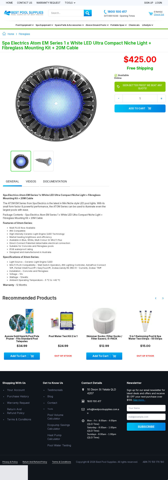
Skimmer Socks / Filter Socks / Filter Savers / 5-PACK (63, 337)
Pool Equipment (23, 25)
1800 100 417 (117, 11)
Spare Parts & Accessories (68, 25)
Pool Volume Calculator (55, 416)
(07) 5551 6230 (111, 16)
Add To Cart (137, 108)
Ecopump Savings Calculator (58, 426)
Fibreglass (24, 34)
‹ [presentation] (155, 298)
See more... (139, 399)
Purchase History (18, 396)
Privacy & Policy (10, 462)
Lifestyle (146, 25)
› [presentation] (163, 298)
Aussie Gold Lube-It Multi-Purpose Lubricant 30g (145, 337)
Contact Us (24, 3)
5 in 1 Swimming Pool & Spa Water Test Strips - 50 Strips (104, 337)
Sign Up (148, 3)
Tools (69, 3)
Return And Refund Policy (15, 411)
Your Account (16, 390)
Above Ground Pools (96, 25)
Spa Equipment (43, 25)
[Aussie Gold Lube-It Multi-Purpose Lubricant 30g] (145, 321)
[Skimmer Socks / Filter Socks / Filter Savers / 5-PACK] (63, 321)
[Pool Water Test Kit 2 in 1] (22, 321)
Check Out (159, 14)
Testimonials (55, 390)
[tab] (12, 182)
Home (9, 3)
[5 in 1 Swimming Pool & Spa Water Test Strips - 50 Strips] (104, 321)
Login (158, 3)
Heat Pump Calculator (54, 437)
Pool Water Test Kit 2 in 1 (22, 336)
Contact (52, 402)
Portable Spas (117, 25)
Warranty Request (48, 3)
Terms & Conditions (19, 419)
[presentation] (12, 181)
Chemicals (134, 25)
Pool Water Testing (59, 445)
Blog (50, 396)
